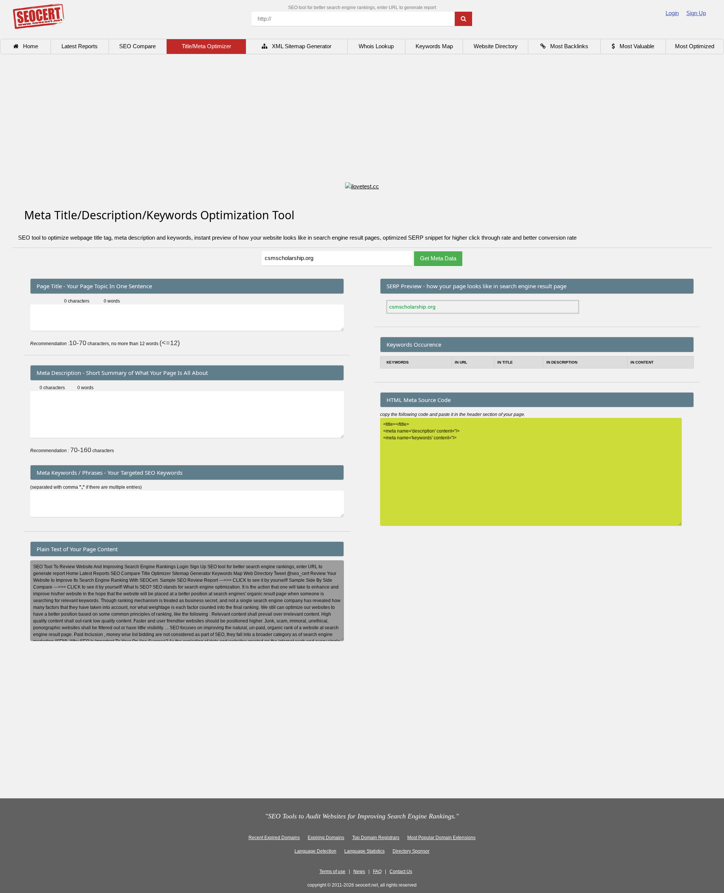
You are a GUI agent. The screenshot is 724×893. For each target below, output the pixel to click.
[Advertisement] (362, 119)
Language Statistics (364, 851)
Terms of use (332, 871)
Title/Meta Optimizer (206, 46)
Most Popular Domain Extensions (441, 837)
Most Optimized (694, 46)
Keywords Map (434, 46)
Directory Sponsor (411, 851)
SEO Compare (137, 46)
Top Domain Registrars (375, 837)
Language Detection (315, 851)
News (359, 871)
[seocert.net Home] (38, 15)
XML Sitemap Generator (299, 46)
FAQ (377, 871)
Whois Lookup (376, 46)
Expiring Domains (326, 837)
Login (672, 13)
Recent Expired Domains (274, 837)
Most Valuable (634, 46)
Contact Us (401, 871)
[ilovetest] (362, 186)
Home (28, 46)
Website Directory (496, 46)
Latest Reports (79, 46)
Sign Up (696, 13)
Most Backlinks (567, 46)
